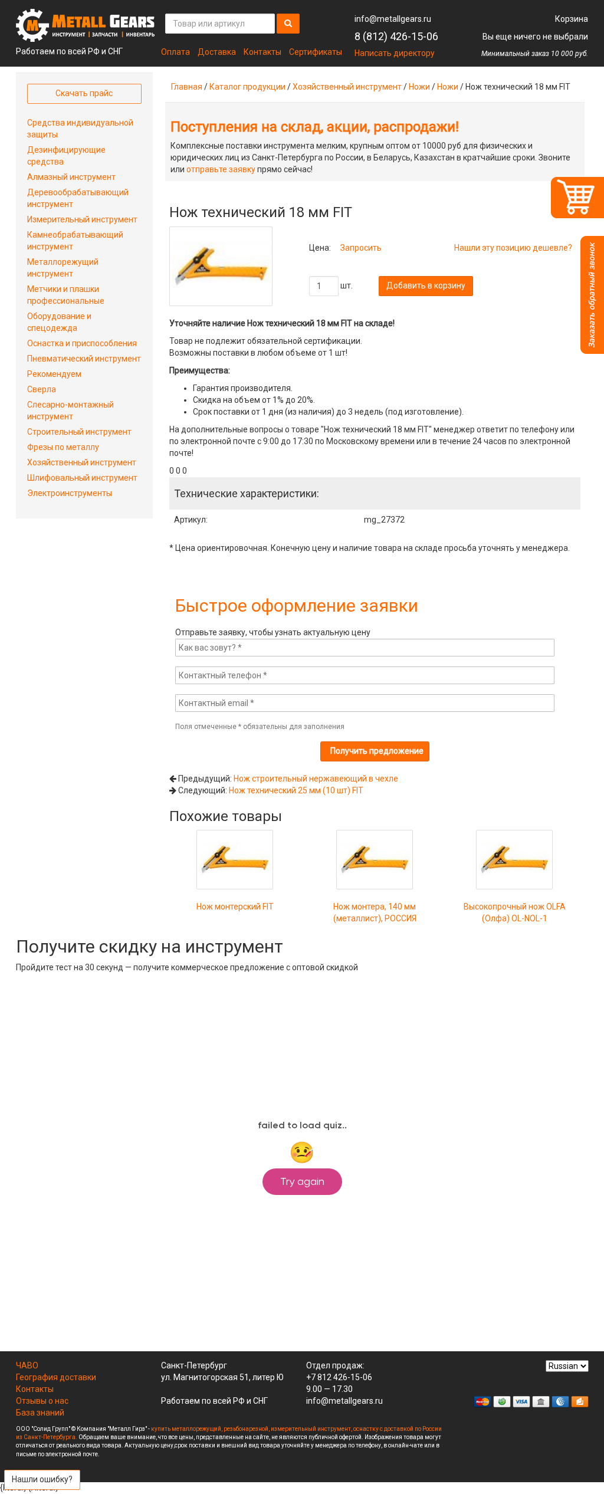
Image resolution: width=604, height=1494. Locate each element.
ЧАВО (27, 1365)
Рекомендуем (54, 374)
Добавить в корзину (425, 285)
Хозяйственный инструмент (347, 86)
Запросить (361, 247)
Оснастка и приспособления (82, 343)
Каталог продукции (247, 86)
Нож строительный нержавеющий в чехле (316, 778)
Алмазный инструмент (71, 177)
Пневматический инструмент (84, 358)
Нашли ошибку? (42, 1479)
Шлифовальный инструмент (82, 477)
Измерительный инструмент (82, 219)
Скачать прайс (84, 93)
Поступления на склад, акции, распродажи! (314, 127)
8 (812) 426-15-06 (396, 36)
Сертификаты (315, 52)
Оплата (175, 52)
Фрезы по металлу (63, 447)
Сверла (41, 389)
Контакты (262, 52)
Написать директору (394, 53)
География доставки (56, 1377)
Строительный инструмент (79, 431)
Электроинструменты (69, 493)
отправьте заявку (220, 169)
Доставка (217, 52)
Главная (186, 86)
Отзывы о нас (42, 1401)
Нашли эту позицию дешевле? (513, 247)
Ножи (419, 86)
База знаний (40, 1412)
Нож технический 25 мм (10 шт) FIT (296, 790)
